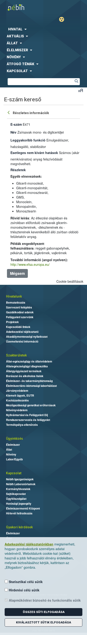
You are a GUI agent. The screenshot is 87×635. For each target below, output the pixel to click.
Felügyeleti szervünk (19, 317)
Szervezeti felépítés (19, 307)
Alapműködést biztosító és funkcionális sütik (44, 600)
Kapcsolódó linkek (18, 327)
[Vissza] (9, 112)
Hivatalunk (14, 296)
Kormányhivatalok (18, 489)
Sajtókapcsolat (16, 494)
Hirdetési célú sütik (23, 590)
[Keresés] (76, 81)
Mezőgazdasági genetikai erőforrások (31, 405)
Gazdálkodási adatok (20, 312)
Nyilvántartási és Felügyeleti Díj (27, 415)
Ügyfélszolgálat (16, 499)
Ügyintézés (14, 438)
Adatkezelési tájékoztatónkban (29, 544)
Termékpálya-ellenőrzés (22, 425)
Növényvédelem (17, 410)
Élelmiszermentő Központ (23, 508)
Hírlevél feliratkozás (19, 513)
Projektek (12, 322)
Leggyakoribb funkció (27, 140)
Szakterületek (16, 355)
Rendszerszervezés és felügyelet (28, 420)
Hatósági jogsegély (18, 503)
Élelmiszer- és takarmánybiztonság (29, 381)
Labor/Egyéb (14, 459)
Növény (11, 454)
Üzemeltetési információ (22, 341)
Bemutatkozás (15, 302)
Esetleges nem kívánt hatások (34, 152)
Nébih (21, 7)
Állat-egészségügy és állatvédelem (29, 361)
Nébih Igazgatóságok (20, 479)
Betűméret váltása (81, 90)
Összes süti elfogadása (43, 612)
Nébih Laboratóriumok (20, 484)
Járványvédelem (17, 390)
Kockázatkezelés (17, 400)
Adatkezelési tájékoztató (22, 332)
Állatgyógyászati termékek (24, 371)
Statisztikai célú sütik (25, 581)
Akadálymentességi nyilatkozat (27, 336)
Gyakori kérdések (19, 527)
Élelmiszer (13, 445)
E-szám (16, 124)
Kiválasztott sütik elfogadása (43, 622)
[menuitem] (43, 29)
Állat (9, 449)
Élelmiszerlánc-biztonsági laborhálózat (31, 386)
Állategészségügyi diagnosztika (27, 366)
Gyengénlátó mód (63, 19)
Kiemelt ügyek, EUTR (20, 395)
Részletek (18, 169)
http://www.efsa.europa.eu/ (30, 264)
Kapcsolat (13, 473)
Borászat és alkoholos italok (24, 376)
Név (13, 132)
